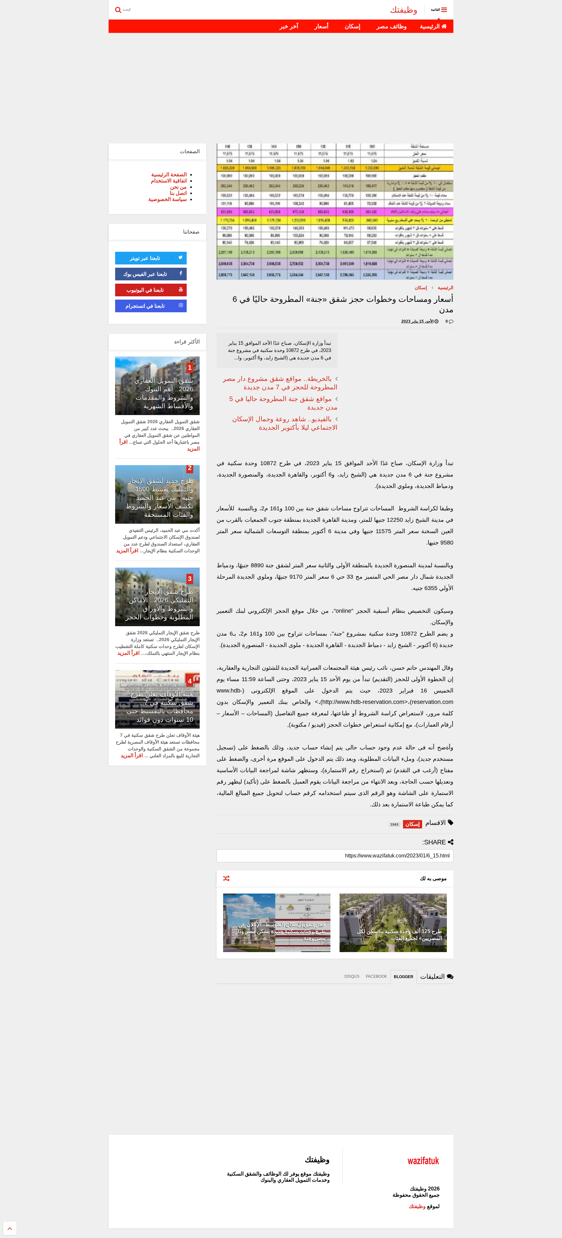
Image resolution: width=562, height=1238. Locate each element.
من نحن (178, 187)
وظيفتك (404, 10)
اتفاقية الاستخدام (169, 180)
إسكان (352, 26)
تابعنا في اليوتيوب (145, 290)
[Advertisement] (281, 88)
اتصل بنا (178, 193)
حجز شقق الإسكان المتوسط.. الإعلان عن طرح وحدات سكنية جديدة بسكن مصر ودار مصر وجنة (280, 931)
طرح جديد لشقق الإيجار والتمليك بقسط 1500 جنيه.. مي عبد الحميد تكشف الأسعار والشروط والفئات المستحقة (159, 497)
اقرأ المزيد (127, 550)
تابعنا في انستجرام (145, 306)
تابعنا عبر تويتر (145, 258)
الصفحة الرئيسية (169, 174)
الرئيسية (430, 26)
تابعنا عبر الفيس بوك (145, 274)
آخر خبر (289, 26)
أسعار (321, 26)
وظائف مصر (392, 26)
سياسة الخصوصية (167, 199)
